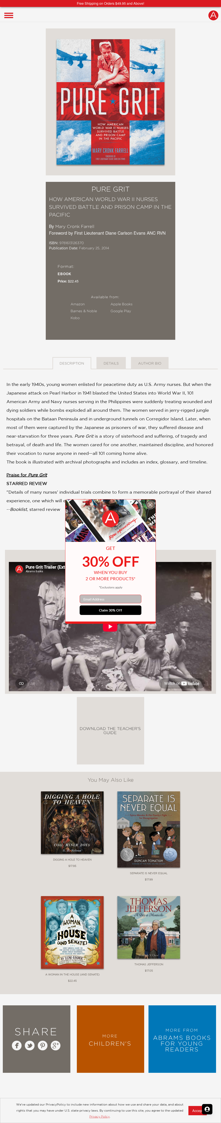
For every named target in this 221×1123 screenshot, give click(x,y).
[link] (110, 518)
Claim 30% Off (110, 610)
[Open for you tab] (207, 1109)
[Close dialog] (150, 505)
